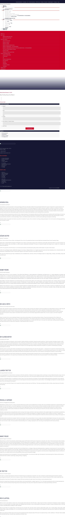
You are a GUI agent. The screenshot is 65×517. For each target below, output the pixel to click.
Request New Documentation (8, 45)
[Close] (0, 257)
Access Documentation (5, 53)
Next (4, 102)
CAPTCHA (4, 126)
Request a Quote (6, 42)
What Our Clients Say (7, 38)
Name (4, 106)
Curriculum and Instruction (6, 163)
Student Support (6, 64)
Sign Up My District (6, 40)
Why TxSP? (3, 179)
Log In (3, 183)
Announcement (5, 133)
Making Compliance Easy (7, 36)
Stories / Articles (5, 135)
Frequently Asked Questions (8, 52)
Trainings (5, 66)
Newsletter (3, 67)
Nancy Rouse (2, 92)
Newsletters (4, 134)
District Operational (7, 59)
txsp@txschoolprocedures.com (5, 152)
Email (4, 116)
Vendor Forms (5, 50)
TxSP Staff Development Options (9, 49)
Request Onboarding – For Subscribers (10, 46)
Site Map (3, 176)
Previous (1, 102)
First (3, 110)
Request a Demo (6, 43)
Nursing (3, 160)
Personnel (5, 63)
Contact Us (5, 29)
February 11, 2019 (8, 92)
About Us (2, 33)
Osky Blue (57, 187)
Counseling (7, 21)
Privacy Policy (4, 182)
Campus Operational (7, 54)
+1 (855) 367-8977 (3, 151)
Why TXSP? (3, 35)
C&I (3, 57)
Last (3, 115)
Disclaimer (3, 177)
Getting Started (4, 39)
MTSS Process (5, 60)
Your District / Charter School (8, 121)
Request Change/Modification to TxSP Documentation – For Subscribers (17, 15)
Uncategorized (5, 136)
